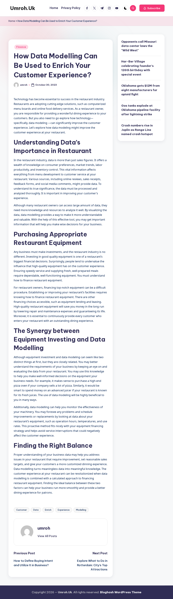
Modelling (81, 509)
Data (36, 509)
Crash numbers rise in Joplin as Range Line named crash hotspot (137, 130)
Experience (64, 509)
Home (11, 21)
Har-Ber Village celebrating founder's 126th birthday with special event (137, 68)
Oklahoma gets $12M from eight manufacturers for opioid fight (140, 90)
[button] (152, 8)
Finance (21, 47)
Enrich (48, 509)
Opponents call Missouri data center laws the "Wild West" (138, 46)
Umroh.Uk (22, 8)
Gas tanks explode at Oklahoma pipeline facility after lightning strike (140, 110)
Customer (21, 509)
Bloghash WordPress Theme (120, 592)
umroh (44, 528)
